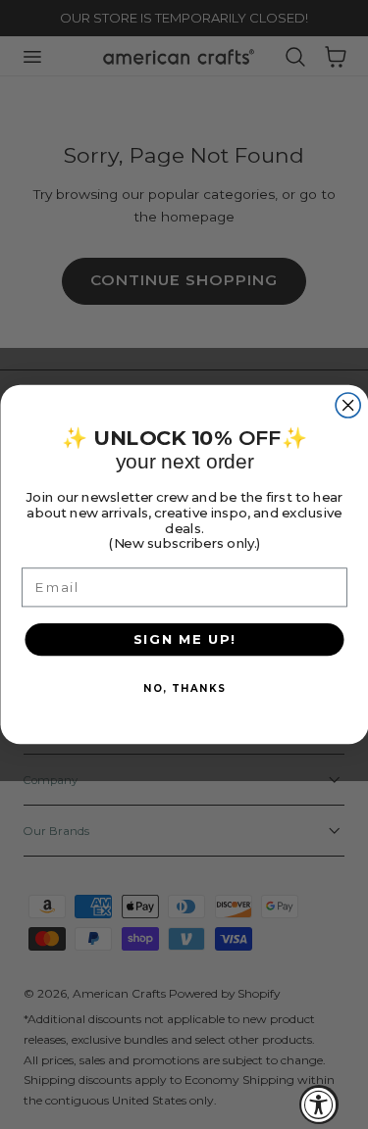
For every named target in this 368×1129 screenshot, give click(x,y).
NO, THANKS (184, 688)
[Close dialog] (348, 405)
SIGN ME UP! (184, 639)
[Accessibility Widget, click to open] (319, 1104)
